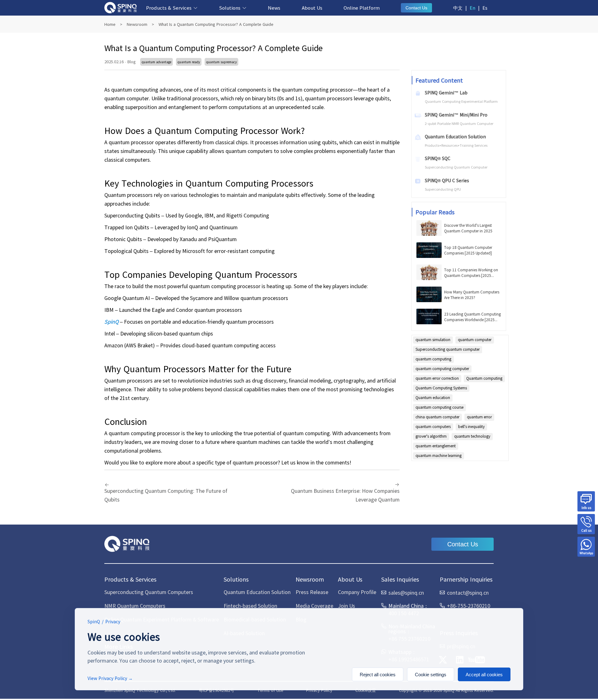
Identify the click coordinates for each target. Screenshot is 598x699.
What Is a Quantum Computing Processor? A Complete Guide (216, 24)
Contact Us (416, 7)
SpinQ (111, 321)
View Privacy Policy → (110, 678)
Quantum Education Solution (257, 591)
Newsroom (137, 24)
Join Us (346, 605)
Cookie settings (430, 674)
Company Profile (357, 591)
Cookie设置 (365, 690)
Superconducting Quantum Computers (148, 591)
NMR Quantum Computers (134, 605)
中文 (458, 7)
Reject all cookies (378, 674)
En (472, 7)
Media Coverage (314, 605)
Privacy (112, 621)
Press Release (312, 591)
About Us (312, 7)
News (274, 7)
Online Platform (362, 7)
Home (110, 24)
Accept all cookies (484, 674)
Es (484, 7)
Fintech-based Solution (250, 605)
